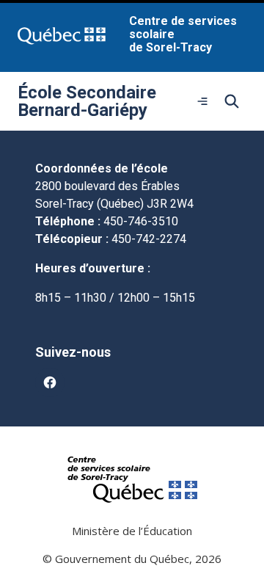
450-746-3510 (140, 221)
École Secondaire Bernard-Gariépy (87, 101)
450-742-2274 (148, 239)
